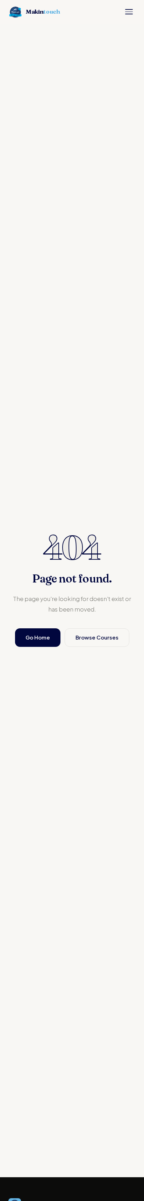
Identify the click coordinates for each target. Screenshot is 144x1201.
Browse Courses (96, 637)
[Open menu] (129, 11)
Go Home (38, 637)
